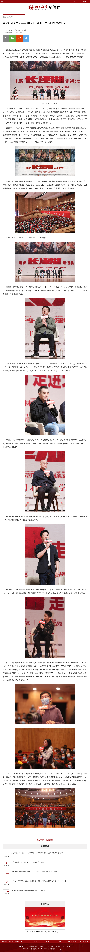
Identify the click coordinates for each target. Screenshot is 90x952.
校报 (35, 941)
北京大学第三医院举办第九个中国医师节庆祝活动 (28, 862)
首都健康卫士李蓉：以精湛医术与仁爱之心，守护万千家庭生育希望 (34, 872)
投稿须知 (25, 949)
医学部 (11, 941)
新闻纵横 (10, 17)
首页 (4, 17)
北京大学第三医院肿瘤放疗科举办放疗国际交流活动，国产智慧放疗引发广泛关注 (39, 881)
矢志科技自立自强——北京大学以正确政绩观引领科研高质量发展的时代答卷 (37, 853)
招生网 (23, 941)
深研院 (17, 941)
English (84, 1)
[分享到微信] (12, 38)
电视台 (48, 941)
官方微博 (85, 941)
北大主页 (76, 1)
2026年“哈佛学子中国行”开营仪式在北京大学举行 (28, 890)
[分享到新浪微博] (19, 38)
